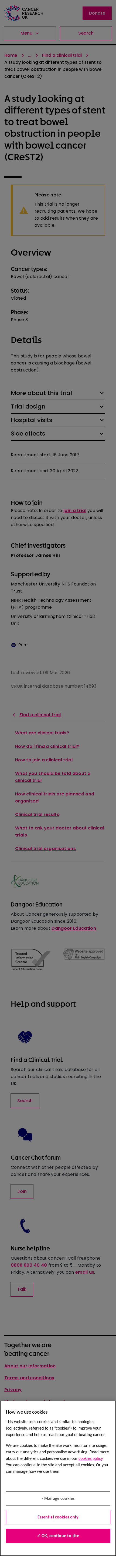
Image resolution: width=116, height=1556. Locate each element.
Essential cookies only (58, 1517)
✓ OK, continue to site (58, 1536)
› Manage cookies (58, 1499)
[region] (58, 1478)
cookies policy (91, 1459)
